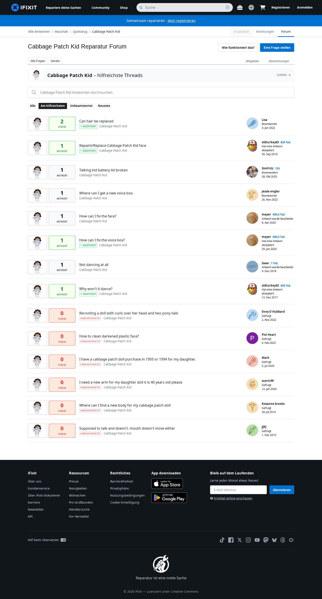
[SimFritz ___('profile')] (252, 172)
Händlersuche (79, 509)
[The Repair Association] (291, 540)
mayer (266, 214)
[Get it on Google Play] (169, 497)
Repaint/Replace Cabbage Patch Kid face (112, 145)
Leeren (282, 75)
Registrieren (280, 7)
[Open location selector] (251, 7)
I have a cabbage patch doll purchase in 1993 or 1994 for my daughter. (137, 359)
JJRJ (264, 427)
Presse (74, 481)
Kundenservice (39, 488)
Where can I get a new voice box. (106, 193)
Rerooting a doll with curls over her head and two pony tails (128, 313)
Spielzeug (80, 31)
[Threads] (282, 540)
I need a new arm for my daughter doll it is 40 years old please (130, 382)
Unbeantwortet (81, 106)
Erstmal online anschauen (233, 498)
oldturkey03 (270, 142)
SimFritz (267, 168)
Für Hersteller (79, 516)
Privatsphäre (119, 488)
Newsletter (36, 509)
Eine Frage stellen (277, 47)
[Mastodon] (266, 540)
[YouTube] (257, 540)
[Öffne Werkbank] (239, 7)
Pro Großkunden (81, 502)
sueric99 (268, 381)
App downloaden (166, 473)
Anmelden (305, 7)
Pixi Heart (269, 335)
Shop (124, 7)
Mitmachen (77, 495)
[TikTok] (222, 540)
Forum (286, 31)
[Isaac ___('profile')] (252, 267)
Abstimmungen (279, 61)
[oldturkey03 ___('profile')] (252, 146)
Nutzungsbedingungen (127, 495)
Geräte (55, 61)
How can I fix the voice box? (102, 240)
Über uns (34, 481)
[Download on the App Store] (167, 483)
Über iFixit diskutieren (44, 495)
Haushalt (61, 31)
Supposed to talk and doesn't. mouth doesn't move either (127, 428)
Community (101, 7)
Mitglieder (252, 61)
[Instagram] (248, 540)
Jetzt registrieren (182, 20)
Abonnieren (282, 490)
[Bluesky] (274, 540)
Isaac (265, 263)
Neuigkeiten (78, 488)
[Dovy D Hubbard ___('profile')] (252, 315)
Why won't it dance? (95, 288)
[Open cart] (262, 7)
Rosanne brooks (273, 404)
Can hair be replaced (96, 121)
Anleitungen (265, 31)
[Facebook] (231, 540)
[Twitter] (239, 540)
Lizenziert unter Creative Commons (172, 591)
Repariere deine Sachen (63, 7)
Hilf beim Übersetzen (43, 540)
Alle (32, 106)
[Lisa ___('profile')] (252, 123)
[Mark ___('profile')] (252, 361)
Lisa (264, 120)
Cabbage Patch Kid (106, 31)
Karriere (34, 502)
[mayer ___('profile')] (252, 218)
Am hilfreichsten (53, 106)
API (30, 516)
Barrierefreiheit (121, 481)
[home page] (24, 7)
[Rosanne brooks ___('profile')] (252, 407)
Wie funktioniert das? (238, 47)
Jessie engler (271, 191)
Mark (265, 358)
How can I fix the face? (97, 216)
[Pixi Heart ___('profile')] (252, 338)
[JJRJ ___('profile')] (252, 430)
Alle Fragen (38, 61)
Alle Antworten (39, 31)
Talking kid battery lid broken (103, 170)
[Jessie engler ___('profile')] (252, 195)
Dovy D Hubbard (273, 312)
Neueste (104, 106)
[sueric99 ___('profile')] (252, 384)
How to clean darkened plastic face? (109, 336)
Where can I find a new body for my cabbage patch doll (125, 405)
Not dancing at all (93, 264)
